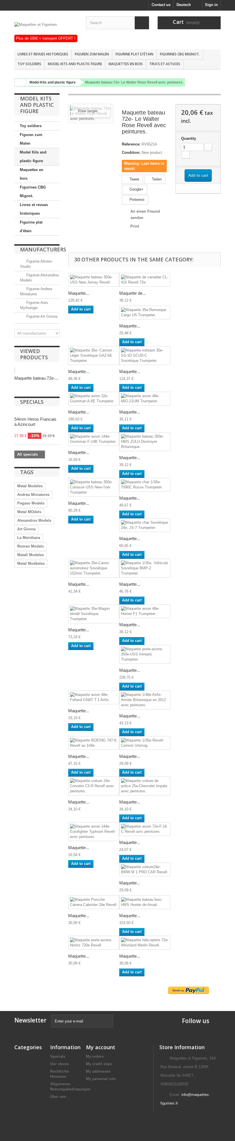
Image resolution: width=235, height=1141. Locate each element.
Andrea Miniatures (33, 494)
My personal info (101, 1079)
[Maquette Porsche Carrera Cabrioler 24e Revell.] (93, 902)
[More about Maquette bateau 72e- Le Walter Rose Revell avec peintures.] (14, 370)
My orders (95, 1056)
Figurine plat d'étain (134, 54)
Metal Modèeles (31, 563)
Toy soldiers (29, 63)
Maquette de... (132, 293)
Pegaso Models (30, 503)
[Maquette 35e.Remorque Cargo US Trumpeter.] (144, 312)
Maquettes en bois (126, 63)
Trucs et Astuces (164, 63)
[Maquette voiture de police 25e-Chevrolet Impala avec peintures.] (144, 786)
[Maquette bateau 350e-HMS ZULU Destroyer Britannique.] (144, 441)
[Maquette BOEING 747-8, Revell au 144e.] (93, 743)
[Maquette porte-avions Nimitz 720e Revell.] (93, 943)
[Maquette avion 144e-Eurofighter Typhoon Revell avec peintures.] (93, 831)
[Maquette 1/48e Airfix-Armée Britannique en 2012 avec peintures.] (144, 699)
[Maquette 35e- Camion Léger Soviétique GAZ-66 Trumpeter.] (93, 355)
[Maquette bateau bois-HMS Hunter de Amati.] (144, 902)
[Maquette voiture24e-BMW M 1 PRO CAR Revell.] (144, 869)
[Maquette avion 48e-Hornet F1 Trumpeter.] (144, 611)
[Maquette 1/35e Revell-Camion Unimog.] (144, 743)
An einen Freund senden (145, 214)
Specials (32, 401)
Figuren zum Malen (92, 54)
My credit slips (99, 1064)
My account (100, 1047)
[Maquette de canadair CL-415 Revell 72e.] (144, 280)
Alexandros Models (34, 520)
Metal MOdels (29, 512)
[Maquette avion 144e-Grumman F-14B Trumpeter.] (93, 439)
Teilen (156, 179)
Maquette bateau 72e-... (36, 378)
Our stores (59, 1064)
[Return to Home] (18, 82)
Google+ (136, 189)
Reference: (131, 144)
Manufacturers (43, 249)
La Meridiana (28, 537)
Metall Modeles (30, 555)
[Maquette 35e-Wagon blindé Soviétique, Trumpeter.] (93, 613)
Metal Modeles (30, 486)
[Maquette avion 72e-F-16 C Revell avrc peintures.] (144, 829)
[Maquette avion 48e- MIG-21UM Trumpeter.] (144, 398)
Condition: (131, 152)
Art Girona (26, 529)
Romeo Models (30, 546)
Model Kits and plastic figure (75, 63)
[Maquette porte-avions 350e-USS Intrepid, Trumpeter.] (144, 654)
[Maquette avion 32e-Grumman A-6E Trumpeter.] (93, 398)
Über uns (58, 1097)
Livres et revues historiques (42, 54)
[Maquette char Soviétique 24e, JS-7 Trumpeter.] (144, 525)
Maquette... (78, 293)
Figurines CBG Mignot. (180, 54)
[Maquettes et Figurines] (45, 28)
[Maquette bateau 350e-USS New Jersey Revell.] (93, 280)
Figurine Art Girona (41, 316)
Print (134, 226)
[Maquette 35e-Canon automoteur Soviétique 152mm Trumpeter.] (93, 568)
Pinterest (136, 199)
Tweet (133, 179)
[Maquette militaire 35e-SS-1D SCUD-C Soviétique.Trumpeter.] (144, 355)
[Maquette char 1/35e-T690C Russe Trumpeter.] (144, 485)
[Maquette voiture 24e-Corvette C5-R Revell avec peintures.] (93, 786)
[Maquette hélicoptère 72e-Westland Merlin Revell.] (144, 943)
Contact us (161, 5)
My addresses (98, 1071)
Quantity (188, 138)
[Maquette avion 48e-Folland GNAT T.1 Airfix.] (93, 697)
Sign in (211, 5)
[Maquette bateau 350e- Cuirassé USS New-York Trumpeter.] (93, 487)
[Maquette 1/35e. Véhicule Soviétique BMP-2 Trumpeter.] (144, 568)
